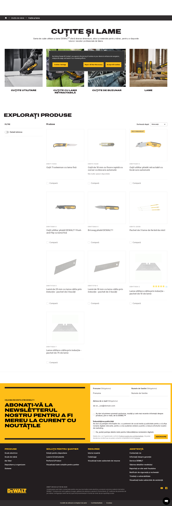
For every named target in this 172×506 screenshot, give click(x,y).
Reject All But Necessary (93, 64)
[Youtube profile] (162, 488)
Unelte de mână (17, 18)
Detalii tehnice (16, 132)
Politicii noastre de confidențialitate (131, 436)
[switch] (7, 132)
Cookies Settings (60, 64)
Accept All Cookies (113, 64)
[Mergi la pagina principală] (17, 491)
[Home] (6, 18)
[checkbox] (47, 183)
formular (137, 438)
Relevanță (155, 124)
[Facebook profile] (166, 488)
